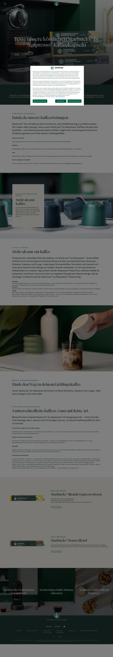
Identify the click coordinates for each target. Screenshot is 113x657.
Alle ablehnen (60, 101)
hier (44, 78)
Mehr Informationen (60, 96)
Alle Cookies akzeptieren (74, 101)
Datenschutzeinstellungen (40, 101)
